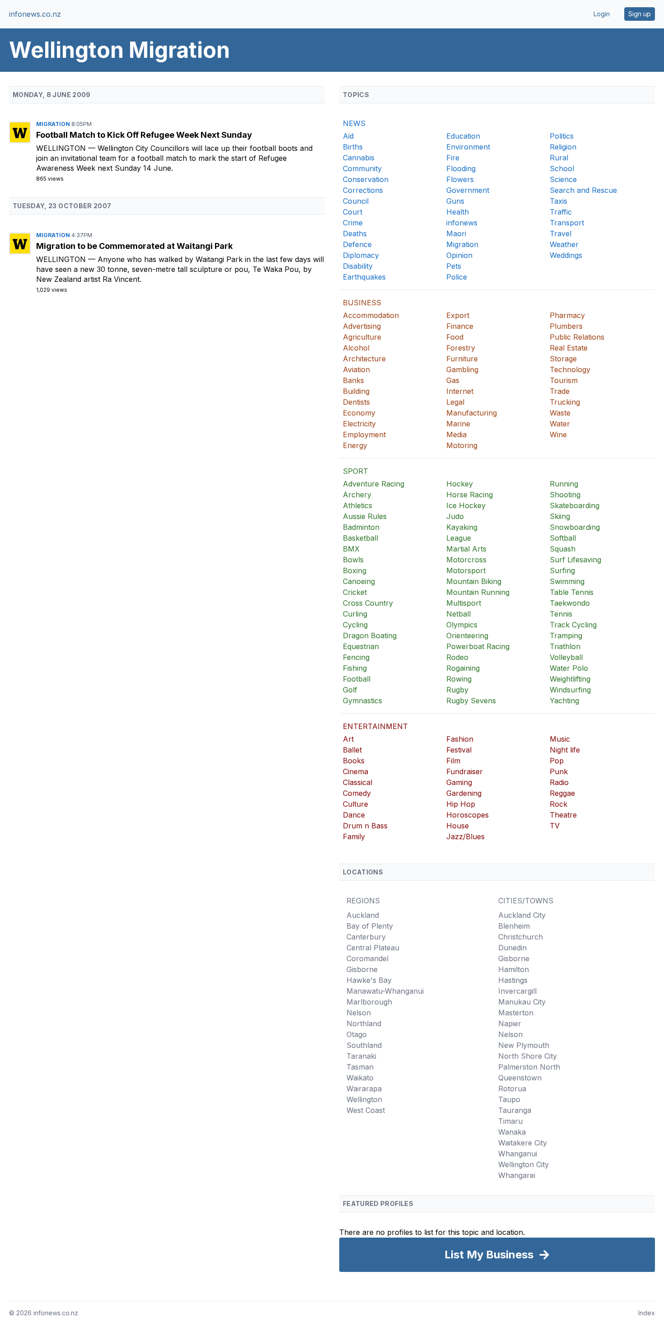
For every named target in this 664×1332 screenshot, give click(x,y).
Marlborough (369, 1001)
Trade (560, 391)
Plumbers (566, 326)
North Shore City (527, 1056)
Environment (468, 146)
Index (646, 1313)
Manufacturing (471, 412)
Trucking (565, 402)
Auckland (362, 915)
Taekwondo (570, 603)
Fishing (355, 668)
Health (457, 211)
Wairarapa (364, 1088)
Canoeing (359, 581)
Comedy (357, 793)
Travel (560, 233)
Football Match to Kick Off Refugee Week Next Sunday (144, 135)
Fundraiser (464, 771)
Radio (559, 782)
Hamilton (513, 969)
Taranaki (361, 1056)
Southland (364, 1045)
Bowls (353, 559)
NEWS (354, 123)
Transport (567, 222)
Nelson (358, 1012)
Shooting (565, 494)
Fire (452, 157)
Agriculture (362, 336)
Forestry (460, 347)
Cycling (355, 624)
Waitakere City (522, 1142)
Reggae (562, 793)
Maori (456, 233)
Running (564, 483)
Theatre (563, 814)
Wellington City (523, 1164)
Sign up (639, 14)
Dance (354, 814)
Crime (353, 222)
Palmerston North (529, 1066)
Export (457, 315)
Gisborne (362, 969)
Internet (459, 391)
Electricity (359, 423)
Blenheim (514, 925)
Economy (359, 412)
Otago (356, 1034)
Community (362, 168)
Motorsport (466, 570)
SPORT (355, 471)
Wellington (62, 148)
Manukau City (522, 1001)
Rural (559, 157)
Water (560, 423)
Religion (563, 146)
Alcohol (356, 347)
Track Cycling (573, 624)
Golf (350, 689)
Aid (348, 135)
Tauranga (514, 1110)
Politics (562, 135)
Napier (509, 1023)
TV (555, 825)
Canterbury (366, 936)
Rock (558, 804)
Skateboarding (574, 505)
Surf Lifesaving (575, 559)
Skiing (560, 516)
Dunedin (512, 947)
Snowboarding (575, 527)
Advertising (362, 326)
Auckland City (522, 915)
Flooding (461, 168)
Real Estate (569, 347)
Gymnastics (362, 700)
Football (356, 678)
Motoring (461, 445)
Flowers (460, 179)
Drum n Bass (365, 825)
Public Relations (577, 336)
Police (456, 276)
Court (352, 211)
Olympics (461, 624)
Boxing (354, 570)
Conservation (365, 179)
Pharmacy (567, 315)
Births (353, 146)
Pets (453, 266)
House (457, 825)
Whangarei (516, 1175)
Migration (53, 124)
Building (356, 391)
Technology (570, 369)
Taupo (509, 1099)
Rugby (457, 689)
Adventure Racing (373, 483)
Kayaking (461, 527)
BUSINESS (362, 302)
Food (454, 336)
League (458, 537)
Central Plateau (372, 947)
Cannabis (358, 157)
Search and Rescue (583, 190)
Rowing (459, 678)
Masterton (515, 1012)
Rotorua (512, 1088)
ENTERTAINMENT (375, 726)
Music (560, 738)
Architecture (364, 358)
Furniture (462, 358)
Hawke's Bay (369, 980)
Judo (455, 516)
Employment (364, 434)
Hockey (459, 483)
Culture (355, 804)
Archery (357, 494)
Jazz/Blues (465, 836)
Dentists (356, 402)
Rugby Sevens (471, 700)
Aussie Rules (365, 516)
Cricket (355, 592)
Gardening (464, 793)
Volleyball (566, 657)
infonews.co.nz (35, 14)
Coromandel (367, 958)
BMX (351, 548)
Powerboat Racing (478, 646)
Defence (357, 244)
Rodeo (457, 657)
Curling (355, 613)
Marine (458, 423)
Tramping (566, 635)
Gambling (462, 369)
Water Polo (569, 668)
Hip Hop (460, 804)
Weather (564, 244)
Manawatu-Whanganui (385, 990)
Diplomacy (361, 255)
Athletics (357, 505)
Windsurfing (570, 689)
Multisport (463, 603)
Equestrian (361, 646)
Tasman (360, 1066)
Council (356, 201)
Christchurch (520, 936)
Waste (560, 412)
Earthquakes (364, 276)
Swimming (567, 581)
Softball (563, 537)
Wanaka (512, 1131)
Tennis (561, 613)
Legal (455, 402)
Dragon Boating (370, 635)
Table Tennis (572, 592)
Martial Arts (466, 548)
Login (602, 14)
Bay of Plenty (369, 925)
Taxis (558, 201)
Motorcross (466, 559)
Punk (559, 771)
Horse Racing (469, 494)
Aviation (356, 369)
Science (563, 179)
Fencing (356, 657)
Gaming (459, 782)
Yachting (564, 700)
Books (354, 760)
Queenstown (520, 1077)
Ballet (352, 749)
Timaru (510, 1121)
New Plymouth (523, 1045)
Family (354, 836)
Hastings (513, 980)
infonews (461, 222)
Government (467, 190)
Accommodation (371, 315)
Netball (458, 613)
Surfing (562, 570)
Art (348, 738)
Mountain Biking (473, 581)
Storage (563, 358)
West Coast (365, 1110)
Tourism (564, 380)
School (562, 168)
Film (453, 760)
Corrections (363, 190)
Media (456, 434)
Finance (459, 326)
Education (463, 135)
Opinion (459, 255)
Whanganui (517, 1153)
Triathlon (565, 646)
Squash (562, 548)
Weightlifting (570, 678)
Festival (459, 749)
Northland (363, 1023)
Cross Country (368, 603)
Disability (358, 266)
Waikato (360, 1077)
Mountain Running (478, 592)
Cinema (355, 771)
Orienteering (467, 635)
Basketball (360, 537)
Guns (455, 201)
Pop (557, 760)
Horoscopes (467, 814)
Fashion (459, 738)
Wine (558, 434)
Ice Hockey (466, 505)
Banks (353, 380)
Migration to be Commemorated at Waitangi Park (134, 246)
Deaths (355, 233)
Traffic (561, 211)
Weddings (566, 255)
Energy (355, 445)
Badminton (361, 527)
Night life (565, 749)
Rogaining (463, 668)
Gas (452, 380)
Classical (357, 782)
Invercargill (517, 990)
